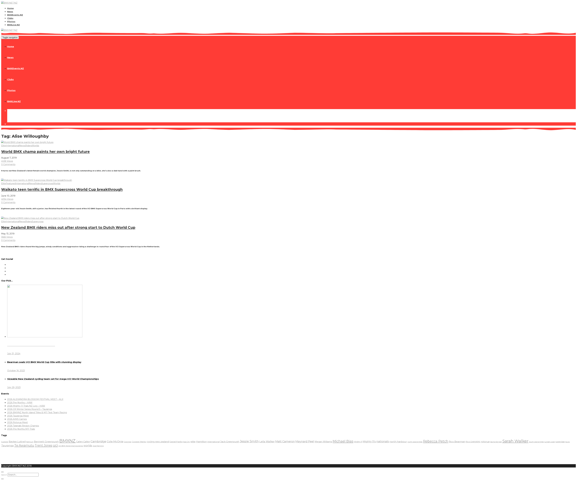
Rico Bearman (457, 441)
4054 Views (7, 199)
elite (193, 441)
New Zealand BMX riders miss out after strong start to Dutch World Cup (68, 227)
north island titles (415, 442)
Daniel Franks (176, 441)
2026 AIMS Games (17, 419)
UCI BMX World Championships (70, 446)
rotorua (485, 441)
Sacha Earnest (496, 442)
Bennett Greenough (46, 441)
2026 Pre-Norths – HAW (19, 402)
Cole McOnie (115, 441)
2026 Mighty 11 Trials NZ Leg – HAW (26, 406)
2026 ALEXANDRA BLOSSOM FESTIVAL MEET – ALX (35, 399)
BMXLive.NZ (13, 25)
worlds (88, 445)
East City (186, 442)
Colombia (127, 442)
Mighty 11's (369, 441)
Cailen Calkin (83, 441)
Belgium (29, 442)
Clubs (10, 18)
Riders (28, 145)
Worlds (35, 145)
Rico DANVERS (473, 441)
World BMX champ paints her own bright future (45, 152)
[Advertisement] (56, 454)
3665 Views (7, 237)
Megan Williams (323, 441)
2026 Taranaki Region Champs (23, 425)
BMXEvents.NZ (15, 15)
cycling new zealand (158, 441)
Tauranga (7, 445)
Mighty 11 (358, 441)
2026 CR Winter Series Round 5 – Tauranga (29, 409)
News (10, 11)
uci (55, 445)
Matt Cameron (285, 441)
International (12, 145)
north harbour (398, 441)
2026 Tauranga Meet (18, 415)
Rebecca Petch (435, 441)
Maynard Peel (304, 441)
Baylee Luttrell (17, 441)
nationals (382, 441)
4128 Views (7, 161)
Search (4, 475)
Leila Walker (267, 441)
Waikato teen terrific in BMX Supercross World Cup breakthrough (62, 189)
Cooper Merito (139, 442)
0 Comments (8, 164)
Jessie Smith (249, 441)
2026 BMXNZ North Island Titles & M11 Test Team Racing (37, 412)
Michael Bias (343, 441)
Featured (10, 183)
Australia (4, 442)
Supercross (47, 183)
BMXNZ (67, 440)
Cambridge (98, 441)
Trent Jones (43, 445)
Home (10, 8)
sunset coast (549, 442)
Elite (3, 145)
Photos (11, 21)
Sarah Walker (515, 440)
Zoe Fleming (98, 446)
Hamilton (201, 441)
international (213, 442)
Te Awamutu (24, 445)
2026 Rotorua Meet (17, 422)
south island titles (536, 442)
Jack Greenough (229, 441)
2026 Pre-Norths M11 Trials (21, 429)
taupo (567, 442)
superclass (560, 442)
